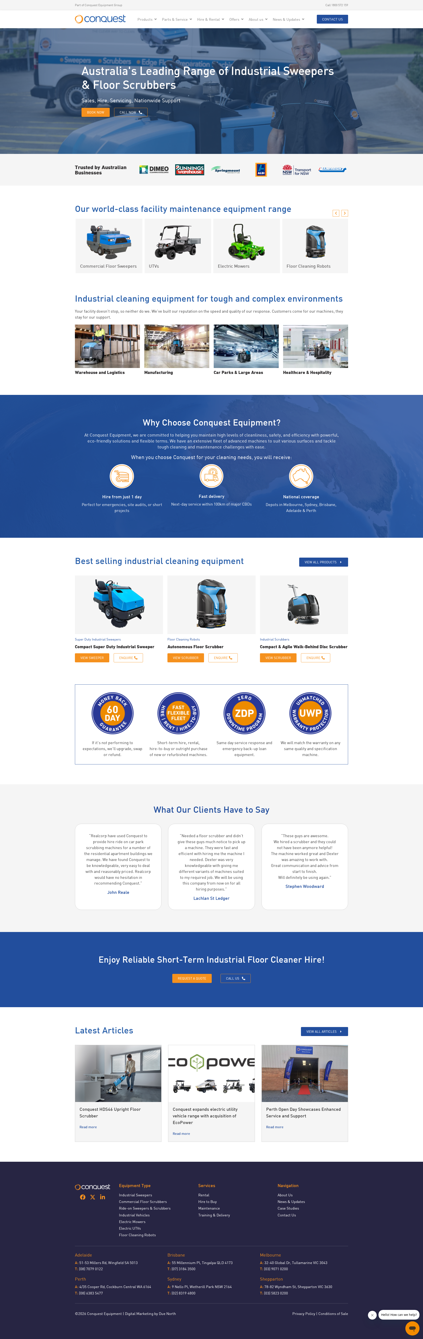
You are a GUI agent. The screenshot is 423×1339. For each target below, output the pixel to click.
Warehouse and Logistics (100, 372)
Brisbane (176, 1255)
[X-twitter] (92, 1197)
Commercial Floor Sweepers (107, 266)
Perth (80, 1279)
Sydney (174, 1279)
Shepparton (271, 1279)
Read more (88, 1127)
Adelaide (83, 1255)
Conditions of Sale (333, 1313)
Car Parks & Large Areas (238, 372)
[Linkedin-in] (102, 1197)
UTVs (153, 266)
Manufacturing (158, 372)
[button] (147, 19)
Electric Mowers (233, 266)
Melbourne (270, 1255)
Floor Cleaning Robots (308, 266)
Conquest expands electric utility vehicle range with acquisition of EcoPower (205, 1116)
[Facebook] (82, 1197)
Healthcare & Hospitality (307, 372)
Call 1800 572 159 (336, 5)
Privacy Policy (303, 1313)
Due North (167, 1313)
